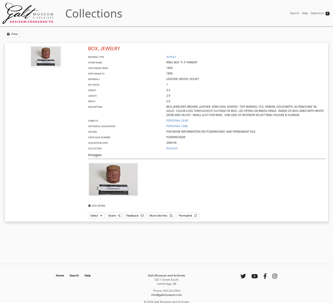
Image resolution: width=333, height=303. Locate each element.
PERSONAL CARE (177, 126)
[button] (114, 215)
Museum (172, 148)
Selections (319, 13)
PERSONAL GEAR (177, 120)
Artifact (171, 57)
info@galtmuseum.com (166, 295)
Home (60, 275)
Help (305, 13)
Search (294, 13)
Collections (93, 13)
